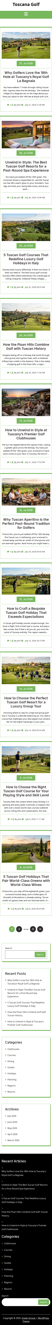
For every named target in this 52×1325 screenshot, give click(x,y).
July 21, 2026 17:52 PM (34, 462)
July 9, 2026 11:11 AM (34, 819)
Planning (11, 1079)
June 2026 (12, 1122)
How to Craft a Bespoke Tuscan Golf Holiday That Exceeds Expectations (26, 612)
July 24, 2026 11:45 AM (34, 372)
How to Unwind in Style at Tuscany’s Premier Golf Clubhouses (26, 434)
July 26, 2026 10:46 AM (34, 197)
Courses (11, 1055)
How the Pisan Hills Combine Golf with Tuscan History (26, 346)
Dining (10, 1061)
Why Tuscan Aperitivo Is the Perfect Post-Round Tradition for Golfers (26, 523)
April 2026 (12, 1134)
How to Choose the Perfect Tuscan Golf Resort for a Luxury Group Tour (26, 702)
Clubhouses (13, 1049)
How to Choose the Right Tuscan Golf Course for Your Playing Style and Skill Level (26, 791)
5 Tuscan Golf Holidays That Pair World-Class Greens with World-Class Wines (26, 881)
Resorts (11, 1091)
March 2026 (13, 1140)
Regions (11, 1085)
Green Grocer (29, 1318)
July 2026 (11, 1115)
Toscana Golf (26, 4)
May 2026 (12, 1128)
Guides (11, 1067)
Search (8, 948)
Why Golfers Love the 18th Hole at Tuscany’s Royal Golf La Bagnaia (26, 77)
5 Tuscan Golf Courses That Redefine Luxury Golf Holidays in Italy (26, 259)
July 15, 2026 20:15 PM (34, 640)
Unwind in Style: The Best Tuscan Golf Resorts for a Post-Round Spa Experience (26, 166)
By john (17, 105)
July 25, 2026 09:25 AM (34, 287)
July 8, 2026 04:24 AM (34, 908)
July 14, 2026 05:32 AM (34, 730)
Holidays (11, 1073)
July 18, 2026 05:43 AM (34, 551)
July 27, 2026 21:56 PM (34, 105)
